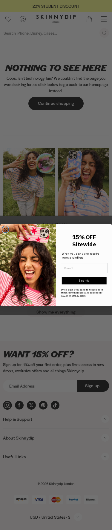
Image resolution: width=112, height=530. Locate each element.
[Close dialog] (5, 229)
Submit (84, 280)
